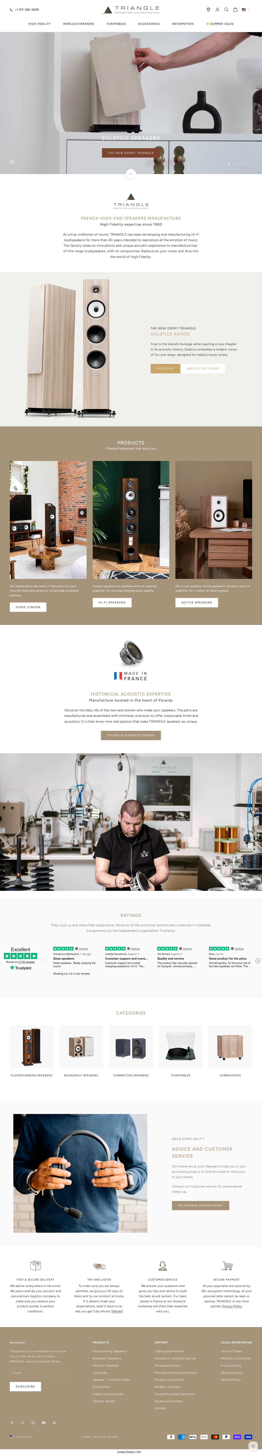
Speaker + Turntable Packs (112, 1380)
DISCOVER (165, 368)
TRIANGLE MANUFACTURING (131, 735)
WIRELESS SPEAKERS (78, 23)
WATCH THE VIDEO (203, 368)
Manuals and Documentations (176, 1373)
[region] (131, 87)
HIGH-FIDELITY (39, 23)
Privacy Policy (232, 1306)
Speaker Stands (104, 1401)
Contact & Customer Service (175, 1358)
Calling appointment (169, 1351)
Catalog (160, 1408)
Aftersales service (167, 1365)
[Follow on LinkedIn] (54, 1423)
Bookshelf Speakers (107, 1358)
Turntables (100, 1373)
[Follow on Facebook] (12, 1423)
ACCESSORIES (149, 23)
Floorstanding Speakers (110, 1351)
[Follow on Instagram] (33, 1423)
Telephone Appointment (200, 1205)
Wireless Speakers (106, 1365)
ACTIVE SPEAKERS (196, 602)
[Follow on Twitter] (22, 1423)
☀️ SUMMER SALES (220, 23)
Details (117, 1311)
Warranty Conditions (236, 1358)
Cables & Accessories (108, 1394)
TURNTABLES (116, 23)
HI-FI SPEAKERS (112, 602)
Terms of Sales (231, 1351)
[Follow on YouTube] (44, 1423)
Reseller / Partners (168, 1387)
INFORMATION (183, 23)
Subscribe (216, 1437)
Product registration (169, 1380)
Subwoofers (101, 1387)
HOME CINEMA (28, 607)
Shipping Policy (232, 1373)
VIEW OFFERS (131, 153)
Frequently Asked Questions (175, 1394)
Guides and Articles (169, 1401)
